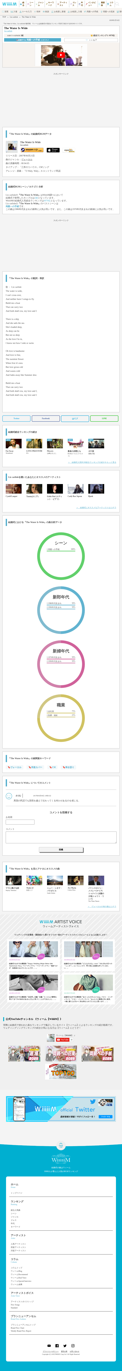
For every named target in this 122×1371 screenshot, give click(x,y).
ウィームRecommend (19, 1274)
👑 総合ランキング (103, 35)
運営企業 (64, 1351)
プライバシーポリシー (51, 1351)
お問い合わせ (74, 1351)
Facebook (46, 418)
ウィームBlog (16, 1271)
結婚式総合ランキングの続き (22, 432)
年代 (13, 1223)
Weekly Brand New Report (21, 1331)
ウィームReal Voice (18, 1278)
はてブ (75, 419)
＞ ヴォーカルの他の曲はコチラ (102, 906)
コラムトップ (16, 1268)
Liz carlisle (14, 17)
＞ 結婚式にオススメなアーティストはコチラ (96, 507)
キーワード (15, 1227)
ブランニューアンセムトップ (23, 1325)
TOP (4, 17)
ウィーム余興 (16, 1284)
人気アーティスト (18, 1244)
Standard (14, 1308)
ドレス (14, 1220)
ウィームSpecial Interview (21, 1281)
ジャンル (14, 1217)
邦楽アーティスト (18, 1247)
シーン (14, 1213)
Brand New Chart (17, 1328)
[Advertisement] (61, 99)
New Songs (15, 1305)
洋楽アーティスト (18, 1251)
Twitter (16, 418)
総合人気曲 (15, 1210)
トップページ (16, 1193)
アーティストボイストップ (22, 1301)
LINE (104, 418)
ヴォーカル (26, 159)
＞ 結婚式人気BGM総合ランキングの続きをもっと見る (92, 462)
